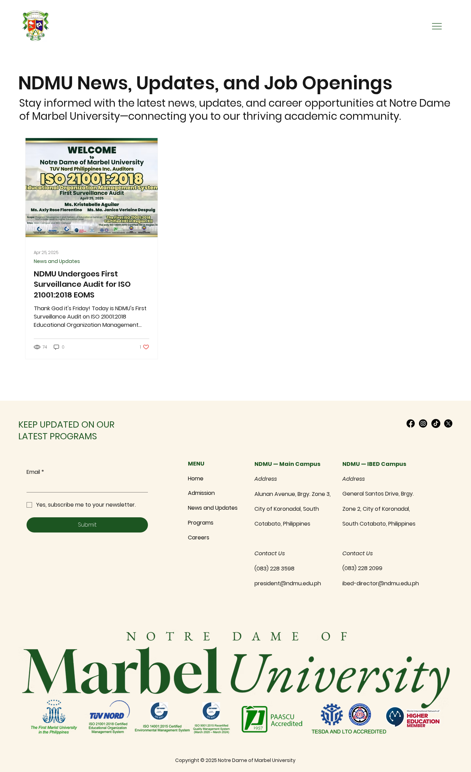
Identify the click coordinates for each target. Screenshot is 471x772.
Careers (198, 537)
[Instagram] (423, 423)
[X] (448, 423)
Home (195, 478)
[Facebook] (410, 423)
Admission (201, 493)
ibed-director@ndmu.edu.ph (380, 583)
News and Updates (57, 261)
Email (35, 472)
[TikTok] (435, 423)
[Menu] (437, 26)
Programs (200, 523)
